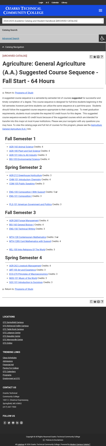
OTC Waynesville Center (13, 340)
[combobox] (53, 21)
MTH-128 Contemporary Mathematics (27, 237)
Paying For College (11, 368)
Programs (7, 375)
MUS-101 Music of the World (23, 278)
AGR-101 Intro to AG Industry (23, 155)
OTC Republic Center (11, 336)
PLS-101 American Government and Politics (30, 204)
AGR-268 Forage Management (24, 220)
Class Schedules (10, 358)
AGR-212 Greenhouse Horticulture (25, 175)
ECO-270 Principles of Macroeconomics (28, 274)
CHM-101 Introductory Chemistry (25, 179)
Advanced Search (10, 38)
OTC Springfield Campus (13, 322)
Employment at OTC (11, 378)
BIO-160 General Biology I (21, 224)
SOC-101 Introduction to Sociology (26, 282)
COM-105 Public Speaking (22, 183)
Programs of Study (24, 92)
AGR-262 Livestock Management (25, 265)
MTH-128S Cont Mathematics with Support (30, 241)
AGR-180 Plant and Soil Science (24, 151)
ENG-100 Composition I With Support (27, 192)
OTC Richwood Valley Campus (16, 326)
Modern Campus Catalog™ (80, 444)
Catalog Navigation (14, 47)
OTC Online (7, 343)
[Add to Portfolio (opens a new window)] (94, 56)
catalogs (21, 444)
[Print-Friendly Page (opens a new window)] (98, 56)
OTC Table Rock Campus (13, 329)
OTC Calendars (9, 371)
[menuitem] (41, 2)
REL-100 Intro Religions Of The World (27, 249)
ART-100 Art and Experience (22, 270)
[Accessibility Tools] (102, 38)
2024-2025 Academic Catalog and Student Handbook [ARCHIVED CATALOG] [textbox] (40, 21)
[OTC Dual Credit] (23, 10)
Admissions (8, 361)
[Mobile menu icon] (100, 10)
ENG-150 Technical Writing (22, 229)
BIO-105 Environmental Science (24, 159)
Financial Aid (8, 365)
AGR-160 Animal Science (21, 146)
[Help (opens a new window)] (101, 56)
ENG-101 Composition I (20, 196)
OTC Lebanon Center (12, 333)
